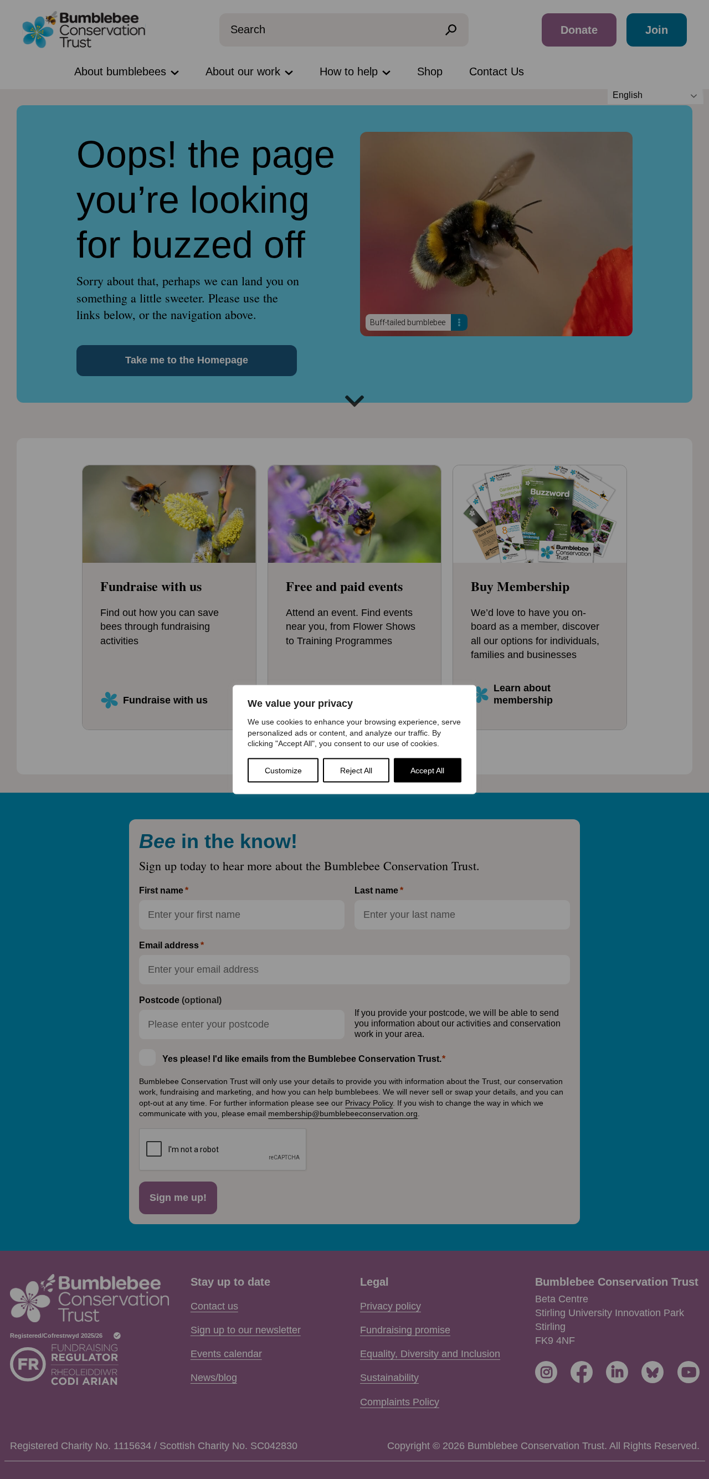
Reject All (356, 770)
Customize (283, 770)
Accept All (427, 770)
